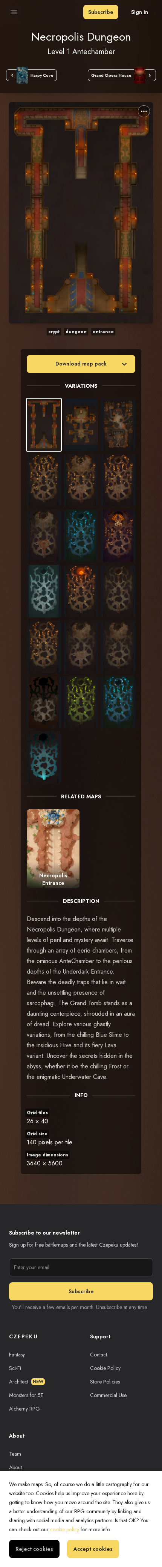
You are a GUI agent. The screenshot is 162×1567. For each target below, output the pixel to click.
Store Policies (105, 1381)
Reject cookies (34, 1549)
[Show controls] (144, 111)
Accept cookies (93, 1549)
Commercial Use (108, 1395)
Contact (98, 1354)
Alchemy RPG (24, 1408)
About (15, 1467)
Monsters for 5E (26, 1395)
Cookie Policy (105, 1368)
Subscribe (100, 12)
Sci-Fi (15, 1368)
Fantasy (17, 1354)
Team (15, 1454)
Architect (26, 1381)
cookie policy (64, 1529)
